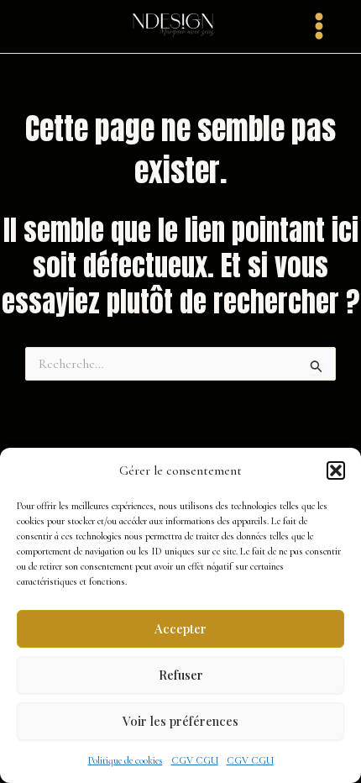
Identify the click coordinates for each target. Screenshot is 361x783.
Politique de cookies (125, 760)
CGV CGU (194, 760)
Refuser (181, 674)
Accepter (180, 628)
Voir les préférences (180, 720)
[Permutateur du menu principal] (319, 26)
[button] (335, 470)
